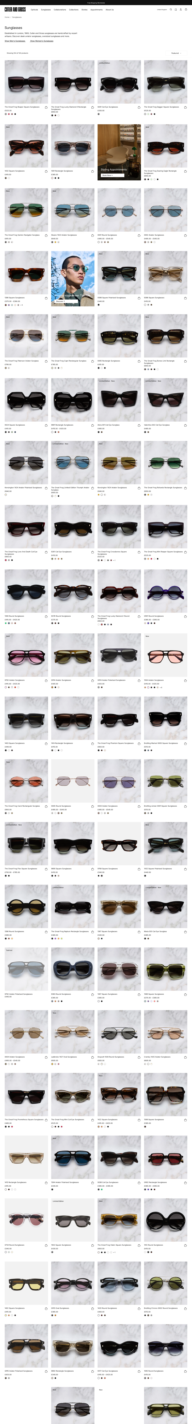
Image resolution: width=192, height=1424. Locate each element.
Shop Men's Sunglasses (15, 41)
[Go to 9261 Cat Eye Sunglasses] (119, 82)
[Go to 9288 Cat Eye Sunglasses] (119, 1157)
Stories (84, 10)
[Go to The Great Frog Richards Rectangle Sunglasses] (165, 462)
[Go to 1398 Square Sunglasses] (165, 1094)
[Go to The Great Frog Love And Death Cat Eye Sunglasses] (26, 526)
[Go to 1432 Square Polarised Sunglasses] (165, 843)
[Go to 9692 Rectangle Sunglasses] (73, 1346)
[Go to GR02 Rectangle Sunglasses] (165, 1157)
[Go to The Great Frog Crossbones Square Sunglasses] (119, 526)
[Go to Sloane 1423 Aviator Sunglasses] (73, 210)
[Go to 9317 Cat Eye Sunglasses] (119, 1346)
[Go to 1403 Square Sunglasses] (26, 718)
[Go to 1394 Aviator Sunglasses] (165, 655)
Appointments (97, 10)
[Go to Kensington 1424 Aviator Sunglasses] (119, 462)
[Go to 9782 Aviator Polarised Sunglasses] (26, 969)
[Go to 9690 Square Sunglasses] (73, 843)
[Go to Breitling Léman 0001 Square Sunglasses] (165, 781)
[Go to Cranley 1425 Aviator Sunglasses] (165, 1032)
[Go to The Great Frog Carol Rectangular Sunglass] (26, 781)
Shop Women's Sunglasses (41, 41)
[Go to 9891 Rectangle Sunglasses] (73, 400)
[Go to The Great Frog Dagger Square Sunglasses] (165, 82)
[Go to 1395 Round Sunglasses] (165, 1346)
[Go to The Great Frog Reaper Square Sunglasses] (26, 82)
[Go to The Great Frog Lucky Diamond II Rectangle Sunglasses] (73, 82)
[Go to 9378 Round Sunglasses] (73, 591)
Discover (59, 301)
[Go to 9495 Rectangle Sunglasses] (119, 336)
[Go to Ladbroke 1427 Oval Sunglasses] (73, 1032)
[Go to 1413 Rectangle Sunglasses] (26, 1157)
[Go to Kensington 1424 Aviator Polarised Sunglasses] (26, 462)
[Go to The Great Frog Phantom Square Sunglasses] (119, 718)
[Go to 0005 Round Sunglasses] (73, 781)
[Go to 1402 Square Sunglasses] (73, 1220)
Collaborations (60, 10)
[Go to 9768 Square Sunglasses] (119, 843)
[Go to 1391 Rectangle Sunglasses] (73, 146)
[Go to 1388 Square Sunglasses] (165, 969)
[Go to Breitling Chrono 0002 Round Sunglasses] (165, 1283)
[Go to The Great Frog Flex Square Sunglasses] (26, 843)
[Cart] (186, 9)
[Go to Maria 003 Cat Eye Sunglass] (165, 906)
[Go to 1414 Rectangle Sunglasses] (73, 718)
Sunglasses (46, 10)
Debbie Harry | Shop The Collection (96, 3)
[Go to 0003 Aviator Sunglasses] (119, 781)
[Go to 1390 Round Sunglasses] (26, 591)
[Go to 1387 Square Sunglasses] (119, 906)
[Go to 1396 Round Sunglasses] (26, 906)
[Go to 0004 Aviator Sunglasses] (26, 1032)
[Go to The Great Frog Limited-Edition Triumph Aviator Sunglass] (73, 462)
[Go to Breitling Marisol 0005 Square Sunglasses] (165, 718)
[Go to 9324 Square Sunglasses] (26, 400)
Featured (175, 53)
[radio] (6, 114)
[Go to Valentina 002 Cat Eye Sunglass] (165, 400)
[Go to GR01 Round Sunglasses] (165, 591)
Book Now (107, 175)
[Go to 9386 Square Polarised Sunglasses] (119, 272)
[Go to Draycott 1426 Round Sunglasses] (119, 1032)
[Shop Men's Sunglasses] (25, 41)
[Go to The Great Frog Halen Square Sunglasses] (119, 1220)
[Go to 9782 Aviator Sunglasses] (26, 655)
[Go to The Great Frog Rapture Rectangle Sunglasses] (73, 906)
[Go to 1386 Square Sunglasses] (26, 272)
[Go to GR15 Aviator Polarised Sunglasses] (26, 1346)
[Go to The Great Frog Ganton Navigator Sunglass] (26, 210)
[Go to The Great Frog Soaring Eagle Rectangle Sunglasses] (165, 146)
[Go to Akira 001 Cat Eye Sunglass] (119, 400)
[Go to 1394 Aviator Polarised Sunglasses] (73, 1157)
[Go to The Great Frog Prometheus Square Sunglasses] (26, 1094)
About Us (110, 10)
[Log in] (180, 9)
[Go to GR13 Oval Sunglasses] (73, 1283)
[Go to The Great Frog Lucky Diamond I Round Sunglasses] (119, 591)
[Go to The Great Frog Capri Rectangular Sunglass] (73, 336)
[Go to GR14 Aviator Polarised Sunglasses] (119, 655)
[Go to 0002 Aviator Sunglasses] (165, 210)
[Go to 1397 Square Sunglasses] (119, 969)
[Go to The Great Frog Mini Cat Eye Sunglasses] (73, 1094)
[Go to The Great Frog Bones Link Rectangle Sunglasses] (165, 336)
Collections (73, 10)
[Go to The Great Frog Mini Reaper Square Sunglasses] (165, 526)
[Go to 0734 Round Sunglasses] (26, 1220)
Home (7, 17)
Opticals (34, 10)
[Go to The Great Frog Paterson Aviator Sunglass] (26, 336)
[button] (162, 9)
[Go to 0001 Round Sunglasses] (119, 210)
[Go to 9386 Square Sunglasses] (165, 272)
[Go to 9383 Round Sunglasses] (73, 969)
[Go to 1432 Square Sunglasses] (26, 146)
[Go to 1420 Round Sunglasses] (119, 1283)
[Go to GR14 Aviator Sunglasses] (73, 655)
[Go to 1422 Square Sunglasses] (119, 1094)
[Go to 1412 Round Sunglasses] (165, 1220)
